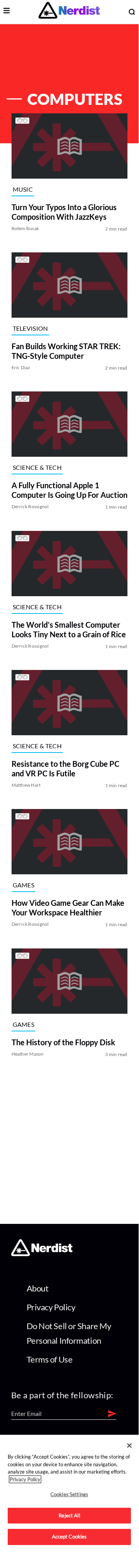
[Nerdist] (69, 12)
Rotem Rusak (25, 228)
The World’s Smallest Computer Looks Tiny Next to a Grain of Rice (69, 629)
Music (23, 189)
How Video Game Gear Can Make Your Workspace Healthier (68, 908)
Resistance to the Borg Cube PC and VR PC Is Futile (65, 768)
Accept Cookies (69, 1536)
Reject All (69, 1515)
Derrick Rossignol (30, 507)
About (38, 1288)
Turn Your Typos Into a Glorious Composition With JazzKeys (64, 211)
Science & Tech (37, 467)
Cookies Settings (69, 1494)
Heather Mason (28, 1054)
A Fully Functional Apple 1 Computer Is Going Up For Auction (69, 490)
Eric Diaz (21, 367)
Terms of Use (50, 1359)
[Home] (41, 1254)
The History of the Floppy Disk (63, 1042)
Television (30, 328)
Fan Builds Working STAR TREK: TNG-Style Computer (66, 351)
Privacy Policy (51, 1307)
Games (24, 885)
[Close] (129, 1445)
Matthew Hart (26, 785)
